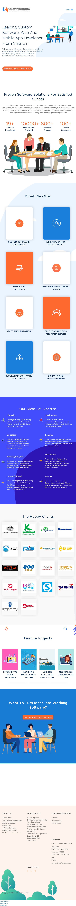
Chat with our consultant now (38, 717)
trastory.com (4, 903)
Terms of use (56, 823)
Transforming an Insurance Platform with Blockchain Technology (36, 829)
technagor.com (4, 901)
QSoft (21, 893)
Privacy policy (57, 820)
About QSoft (6, 818)
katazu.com (3, 905)
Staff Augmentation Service (12, 833)
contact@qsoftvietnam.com (61, 863)
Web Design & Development (12, 820)
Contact (54, 818)
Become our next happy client (17, 69)
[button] (68, 10)
